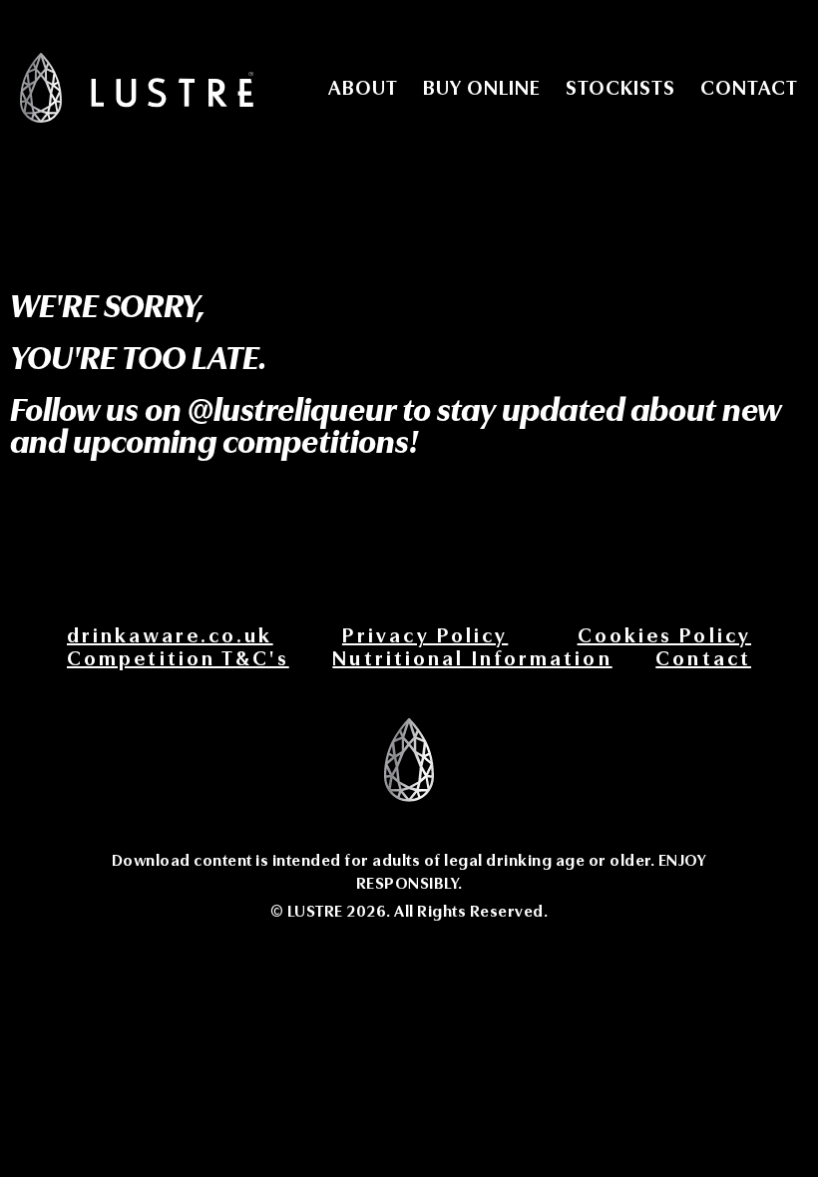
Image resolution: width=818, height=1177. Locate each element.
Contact (749, 88)
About (363, 88)
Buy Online (482, 88)
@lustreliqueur (295, 410)
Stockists (620, 88)
